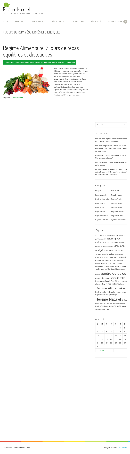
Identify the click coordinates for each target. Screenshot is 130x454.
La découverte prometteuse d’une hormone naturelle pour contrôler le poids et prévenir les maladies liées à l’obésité (111, 172)
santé (124, 306)
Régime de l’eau (121, 292)
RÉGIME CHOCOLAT (59, 21)
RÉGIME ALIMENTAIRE (37, 21)
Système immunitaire (118, 220)
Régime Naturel (16, 9)
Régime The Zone (101, 306)
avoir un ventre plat (110, 242)
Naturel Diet (122, 447)
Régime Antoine (116, 199)
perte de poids (118, 277)
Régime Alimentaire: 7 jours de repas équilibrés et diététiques (41, 51)
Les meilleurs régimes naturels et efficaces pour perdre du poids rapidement (111, 139)
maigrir (103, 266)
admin (14, 62)
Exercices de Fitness (103, 257)
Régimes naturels (119, 303)
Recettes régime (117, 195)
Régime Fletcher (117, 203)
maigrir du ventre (113, 266)
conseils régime (108, 254)
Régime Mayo (100, 207)
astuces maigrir (102, 235)
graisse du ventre (101, 263)
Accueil (6, 21)
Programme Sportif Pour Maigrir (108, 281)
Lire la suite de (18, 97)
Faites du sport (117, 260)
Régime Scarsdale (117, 211)
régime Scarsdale (106, 303)
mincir (102, 269)
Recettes (19, 21)
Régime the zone (117, 215)
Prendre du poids (101, 195)
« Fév (102, 350)
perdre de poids (111, 269)
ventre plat (104, 309)
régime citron (111, 292)
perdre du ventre (102, 278)
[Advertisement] (111, 74)
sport (97, 309)
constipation (119, 254)
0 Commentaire (69, 62)
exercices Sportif (119, 257)
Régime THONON (101, 220)
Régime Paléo (100, 211)
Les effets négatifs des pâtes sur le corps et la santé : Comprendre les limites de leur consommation (111, 148)
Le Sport (98, 191)
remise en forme (112, 284)
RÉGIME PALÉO (96, 21)
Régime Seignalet (115, 21)
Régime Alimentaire (43, 62)
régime (121, 284)
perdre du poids (113, 273)
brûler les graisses (107, 246)
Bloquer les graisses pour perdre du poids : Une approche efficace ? (111, 156)
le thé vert (111, 263)
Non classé (115, 191)
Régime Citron (79, 21)
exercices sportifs (103, 260)
